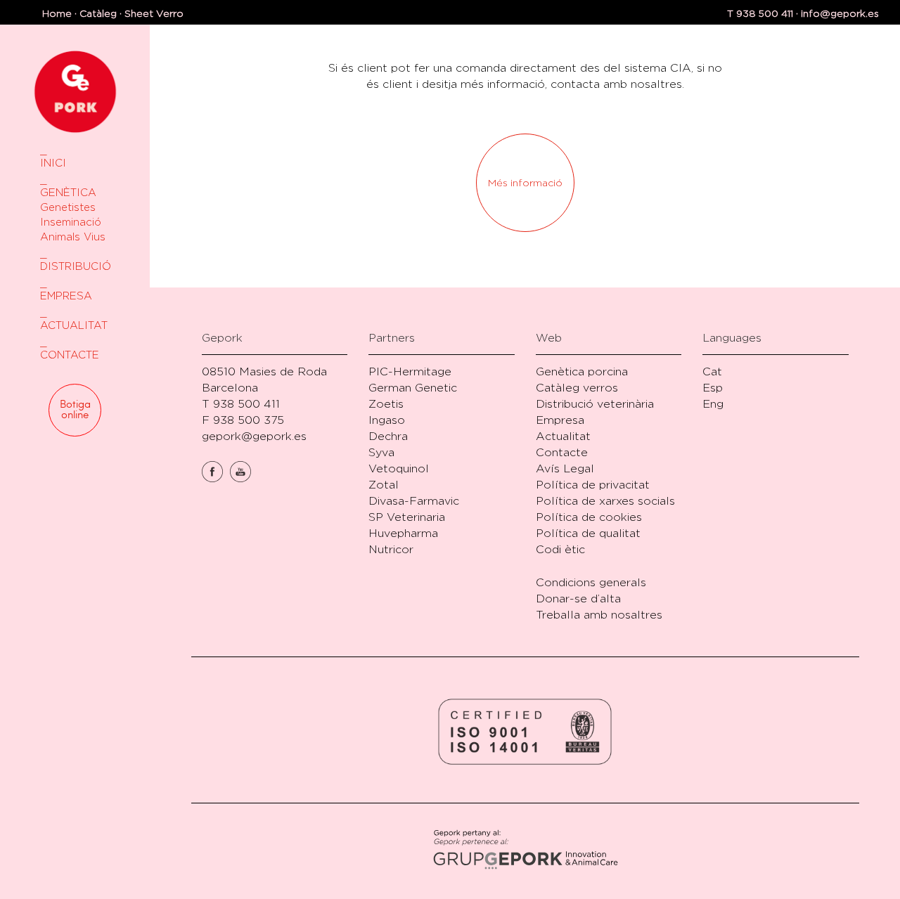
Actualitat (563, 436)
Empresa (560, 420)
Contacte (562, 452)
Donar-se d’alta (578, 598)
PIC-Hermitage (409, 371)
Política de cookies (589, 517)
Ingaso (386, 420)
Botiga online (75, 409)
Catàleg (98, 13)
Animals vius (72, 236)
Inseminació (70, 221)
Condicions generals (591, 582)
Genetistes (68, 207)
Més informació (525, 182)
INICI (53, 162)
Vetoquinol (398, 468)
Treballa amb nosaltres (599, 615)
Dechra (388, 436)
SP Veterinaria (406, 517)
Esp (712, 388)
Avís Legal (565, 468)
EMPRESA (66, 295)
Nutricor (390, 549)
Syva (381, 452)
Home (57, 13)
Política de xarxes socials (605, 501)
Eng (713, 404)
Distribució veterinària (595, 404)
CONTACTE (69, 354)
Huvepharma (403, 533)
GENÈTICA (68, 192)
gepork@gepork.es (254, 436)
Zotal (383, 485)
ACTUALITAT (74, 325)
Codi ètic (560, 549)
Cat (712, 371)
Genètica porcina (582, 371)
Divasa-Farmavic (413, 501)
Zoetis (386, 404)
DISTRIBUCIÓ (75, 266)
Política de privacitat (593, 485)
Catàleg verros (577, 388)
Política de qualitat (588, 533)
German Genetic (412, 388)
